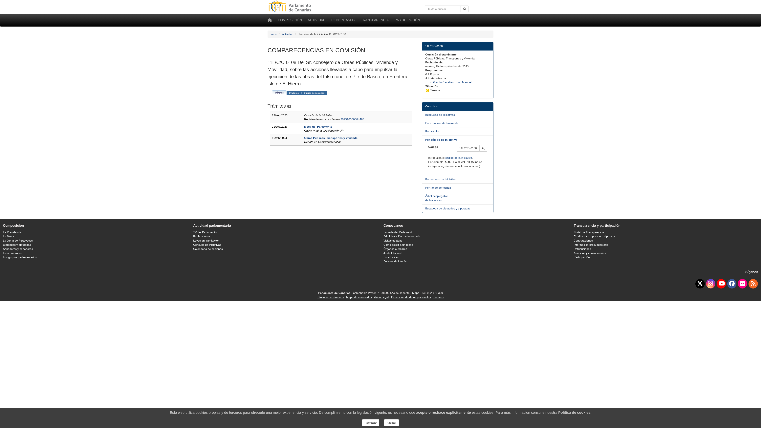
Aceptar (391, 422)
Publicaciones (201, 236)
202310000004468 (352, 119)
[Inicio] (270, 20)
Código (433, 146)
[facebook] (732, 284)
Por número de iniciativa (440, 179)
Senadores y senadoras (18, 248)
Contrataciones (583, 240)
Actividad (316, 20)
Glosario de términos (330, 297)
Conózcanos (343, 20)
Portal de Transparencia (589, 232)
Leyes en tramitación (206, 240)
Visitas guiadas (392, 240)
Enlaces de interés (395, 261)
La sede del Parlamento (398, 232)
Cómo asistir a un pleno (398, 244)
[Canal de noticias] (753, 284)
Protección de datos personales (411, 297)
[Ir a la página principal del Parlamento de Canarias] (290, 6)
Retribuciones (582, 248)
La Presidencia (12, 232)
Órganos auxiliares (395, 248)
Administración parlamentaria (401, 236)
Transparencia (375, 20)
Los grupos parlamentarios (20, 257)
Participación (407, 20)
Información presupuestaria (591, 244)
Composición (290, 20)
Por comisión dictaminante (441, 123)
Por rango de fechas (438, 187)
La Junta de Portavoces (18, 240)
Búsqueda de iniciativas (440, 114)
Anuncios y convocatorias (590, 253)
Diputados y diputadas (17, 244)
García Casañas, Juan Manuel (452, 82)
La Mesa (8, 236)
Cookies (438, 297)
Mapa (415, 292)
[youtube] (721, 284)
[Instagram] (710, 284)
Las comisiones (12, 253)
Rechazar (371, 422)
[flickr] (742, 284)
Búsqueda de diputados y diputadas (447, 208)
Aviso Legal (381, 297)
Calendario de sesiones (208, 248)
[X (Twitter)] (700, 284)
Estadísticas (391, 257)
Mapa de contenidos (359, 297)
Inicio (274, 34)
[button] (483, 148)
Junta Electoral (392, 253)
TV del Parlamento (205, 232)
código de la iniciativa (458, 157)
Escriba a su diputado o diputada (594, 236)
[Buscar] (464, 9)
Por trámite (432, 131)
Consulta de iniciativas (207, 244)
